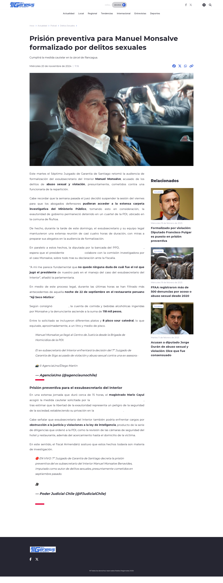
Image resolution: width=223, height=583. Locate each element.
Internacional (123, 13)
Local (81, 13)
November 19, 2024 (114, 375)
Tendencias (107, 13)
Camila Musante (132, 247)
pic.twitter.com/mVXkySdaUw (96, 484)
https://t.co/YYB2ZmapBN (57, 484)
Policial (53, 26)
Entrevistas (140, 13)
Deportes (155, 13)
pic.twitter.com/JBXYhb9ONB (98, 365)
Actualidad (68, 13)
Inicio (32, 26)
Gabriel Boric (74, 252)
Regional (92, 13)
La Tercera (61, 306)
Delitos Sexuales (67, 26)
